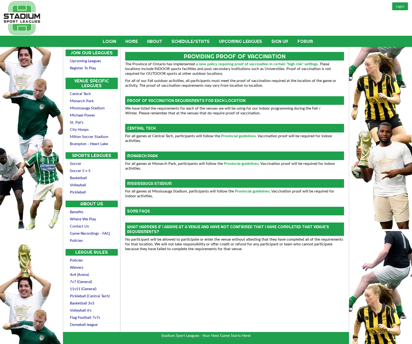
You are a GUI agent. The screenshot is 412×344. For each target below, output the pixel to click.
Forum (305, 41)
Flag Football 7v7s (85, 317)
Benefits (76, 212)
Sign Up (280, 41)
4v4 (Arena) (79, 275)
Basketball (78, 178)
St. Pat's (76, 122)
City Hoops (79, 130)
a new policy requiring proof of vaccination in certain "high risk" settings (257, 64)
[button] (400, 6)
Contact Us (79, 226)
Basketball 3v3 (82, 303)
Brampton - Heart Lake (89, 144)
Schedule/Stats (191, 41)
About (155, 41)
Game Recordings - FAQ (90, 233)
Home (132, 41)
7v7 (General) (81, 282)
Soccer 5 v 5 (80, 171)
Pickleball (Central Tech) (90, 296)
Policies (76, 241)
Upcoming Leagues (241, 41)
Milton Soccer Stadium (89, 137)
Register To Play (83, 68)
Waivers (76, 267)
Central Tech (80, 94)
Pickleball (78, 192)
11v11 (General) (83, 289)
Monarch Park (82, 101)
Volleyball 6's (81, 310)
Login (110, 41)
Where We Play (83, 219)
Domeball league (84, 325)
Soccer (75, 164)
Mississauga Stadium (87, 108)
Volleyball (78, 185)
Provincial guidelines (238, 136)
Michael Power (82, 115)
